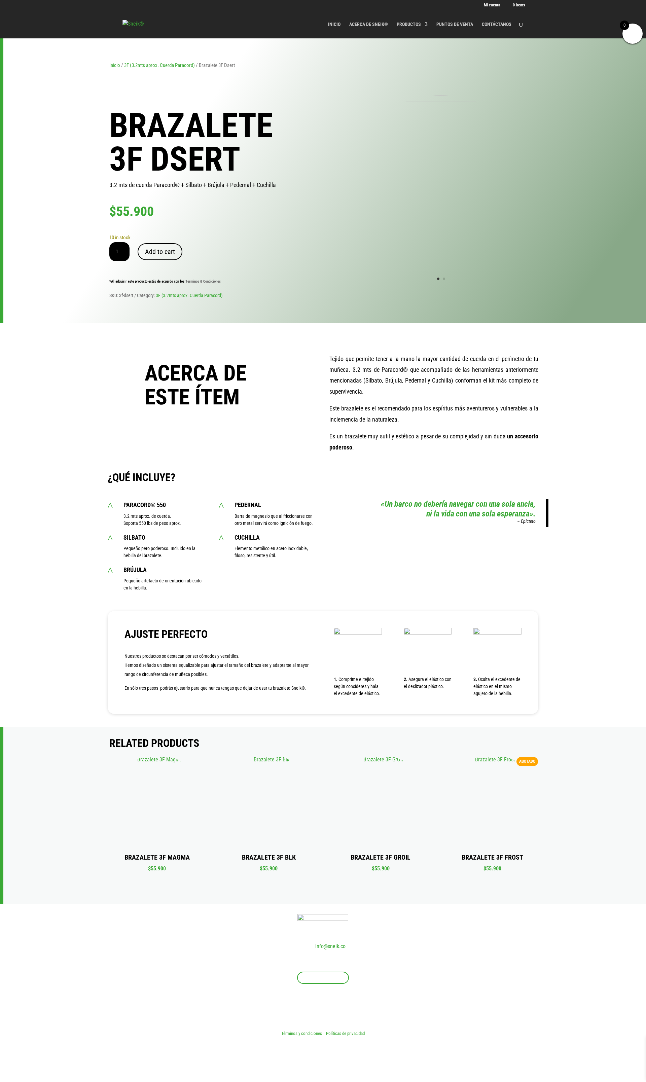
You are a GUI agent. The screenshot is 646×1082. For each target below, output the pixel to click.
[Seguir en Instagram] (323, 1005)
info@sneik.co (330, 946)
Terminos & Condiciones (203, 281)
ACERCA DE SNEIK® (368, 24)
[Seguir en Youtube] (336, 1005)
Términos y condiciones (302, 1033)
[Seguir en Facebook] (309, 1005)
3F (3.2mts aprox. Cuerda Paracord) (159, 65)
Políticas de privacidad (345, 1033)
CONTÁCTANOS (496, 24)
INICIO (334, 24)
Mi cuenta (492, 5)
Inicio (114, 65)
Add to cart (160, 252)
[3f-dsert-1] (441, 100)
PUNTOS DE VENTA (454, 24)
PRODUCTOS (409, 24)
